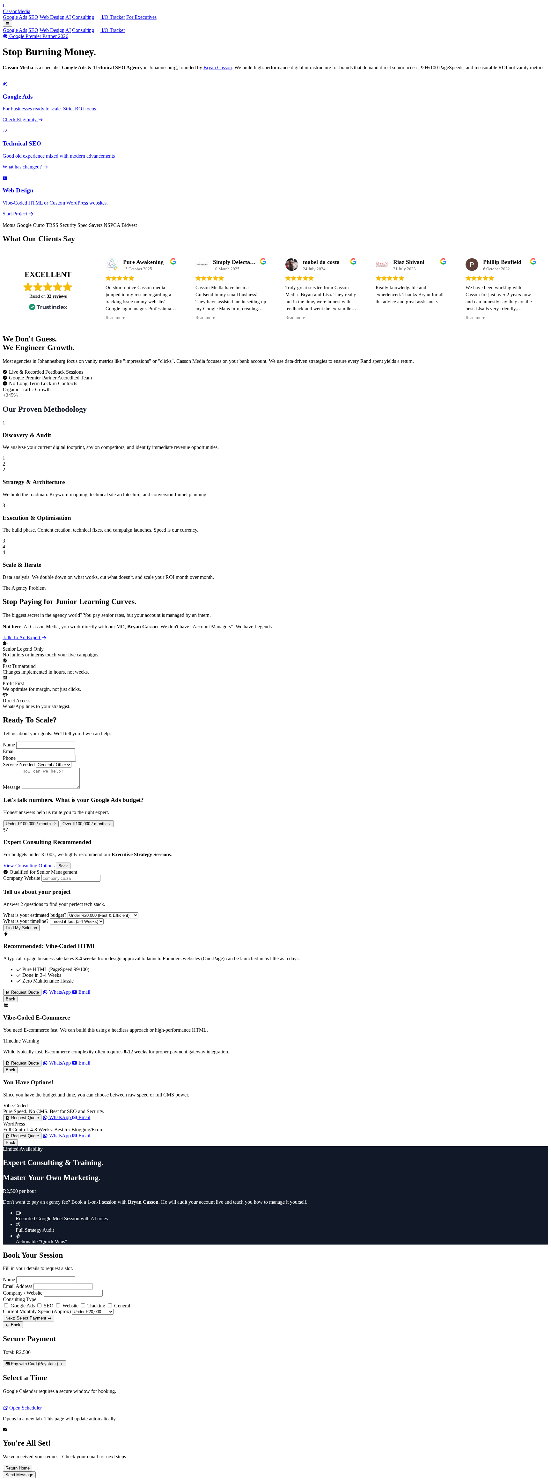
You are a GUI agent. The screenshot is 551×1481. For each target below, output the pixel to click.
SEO (33, 17)
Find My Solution (21, 927)
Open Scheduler (25, 1407)
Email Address (17, 1286)
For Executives (141, 17)
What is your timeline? (25, 921)
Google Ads (15, 17)
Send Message (19, 1474)
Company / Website (22, 1293)
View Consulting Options (29, 865)
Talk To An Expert (22, 637)
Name (9, 744)
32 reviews (57, 296)
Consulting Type (19, 1299)
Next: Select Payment (26, 1318)
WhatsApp (60, 992)
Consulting (83, 17)
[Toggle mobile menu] (7, 23)
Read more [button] (115, 317)
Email (9, 751)
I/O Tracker (112, 17)
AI (68, 17)
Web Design (52, 17)
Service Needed (19, 764)
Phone (9, 758)
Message (11, 787)
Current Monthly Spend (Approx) (37, 1311)
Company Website (21, 878)
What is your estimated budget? (34, 915)
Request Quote (24, 992)
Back (63, 866)
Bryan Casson (217, 67)
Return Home (17, 1468)
